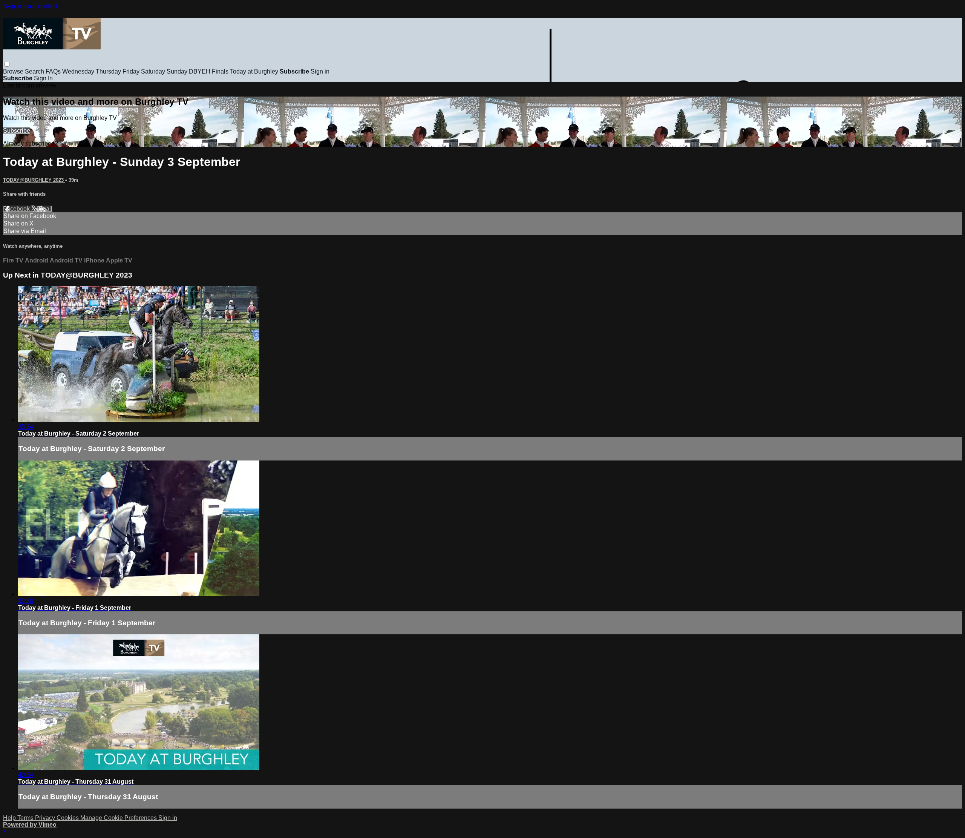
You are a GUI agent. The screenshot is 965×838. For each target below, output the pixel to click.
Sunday (177, 71)
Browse (14, 71)
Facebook (17, 209)
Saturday (153, 71)
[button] (7, 64)
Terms (26, 818)
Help (10, 818)
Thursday (108, 71)
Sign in (320, 71)
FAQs (53, 71)
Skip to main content (30, 6)
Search (35, 71)
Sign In (43, 78)
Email (44, 209)
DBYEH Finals (208, 71)
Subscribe (16, 130)
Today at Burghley (254, 71)
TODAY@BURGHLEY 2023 (34, 180)
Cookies (68, 818)
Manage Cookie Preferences (119, 818)
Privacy (46, 818)
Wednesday (78, 71)
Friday (131, 71)
